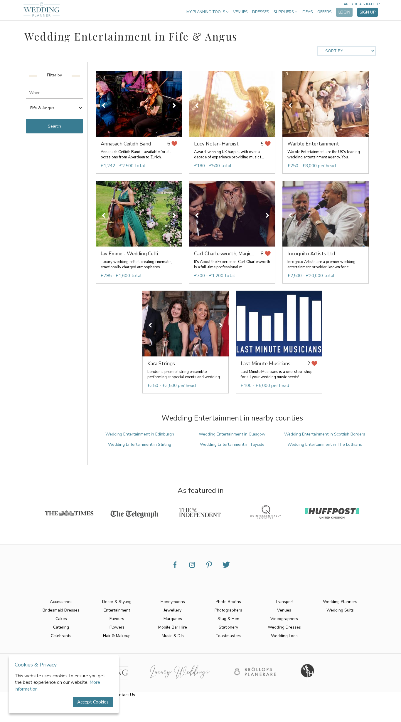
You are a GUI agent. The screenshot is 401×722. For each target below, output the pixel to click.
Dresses (260, 12)
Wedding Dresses (284, 627)
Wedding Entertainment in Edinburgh (139, 434)
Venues (240, 12)
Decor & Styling (117, 601)
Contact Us (124, 695)
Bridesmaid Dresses (61, 610)
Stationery (228, 627)
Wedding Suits (340, 610)
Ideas (307, 12)
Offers (324, 12)
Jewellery (172, 610)
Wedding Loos (284, 636)
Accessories (61, 601)
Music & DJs (173, 636)
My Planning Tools (206, 12)
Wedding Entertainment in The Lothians (324, 444)
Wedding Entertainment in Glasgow (232, 434)
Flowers (116, 627)
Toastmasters (228, 636)
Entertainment (117, 610)
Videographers (284, 619)
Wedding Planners (340, 601)
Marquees (173, 619)
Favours (116, 619)
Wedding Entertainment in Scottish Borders (324, 434)
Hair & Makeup (117, 636)
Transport (284, 601)
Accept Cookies (93, 702)
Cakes (61, 619)
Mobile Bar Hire (172, 627)
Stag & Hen (228, 619)
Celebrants (61, 636)
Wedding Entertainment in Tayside (232, 444)
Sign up (367, 12)
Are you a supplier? (362, 4)
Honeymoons (173, 601)
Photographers (228, 610)
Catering (61, 627)
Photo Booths (228, 601)
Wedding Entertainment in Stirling (139, 444)
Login (344, 12)
